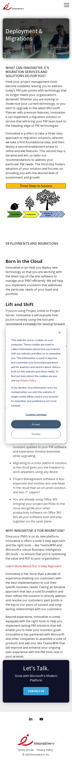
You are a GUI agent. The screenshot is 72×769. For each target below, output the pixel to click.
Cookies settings (36, 414)
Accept (36, 424)
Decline (36, 433)
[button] (66, 4)
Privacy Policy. (28, 380)
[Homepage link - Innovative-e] (36, 744)
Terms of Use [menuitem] (25, 750)
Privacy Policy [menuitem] (45, 750)
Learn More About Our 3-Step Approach (33, 566)
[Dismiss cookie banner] (59, 333)
